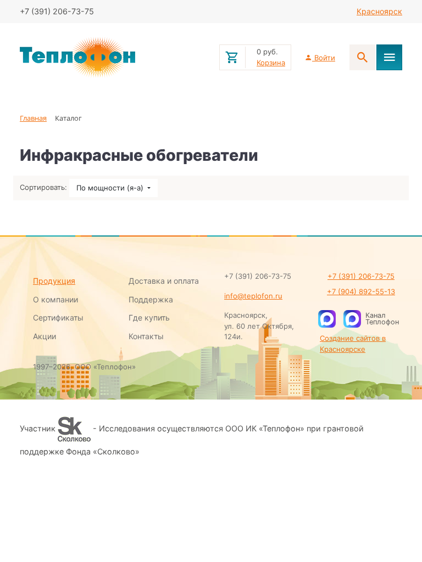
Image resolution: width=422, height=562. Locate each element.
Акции (44, 336)
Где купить (149, 317)
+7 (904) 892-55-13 (361, 291)
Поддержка (151, 299)
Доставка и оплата (164, 280)
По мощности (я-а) (111, 187)
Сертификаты (58, 317)
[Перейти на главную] (113, 57)
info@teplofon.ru (253, 295)
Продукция (54, 280)
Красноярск (379, 11)
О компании (55, 299)
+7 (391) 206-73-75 (361, 276)
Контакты (146, 336)
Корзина (271, 62)
